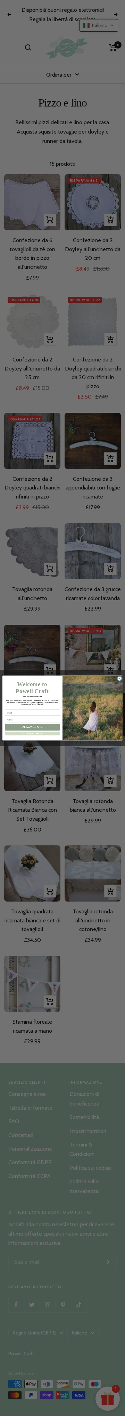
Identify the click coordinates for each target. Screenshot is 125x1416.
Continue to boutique (32, 733)
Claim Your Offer (32, 727)
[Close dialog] (119, 678)
